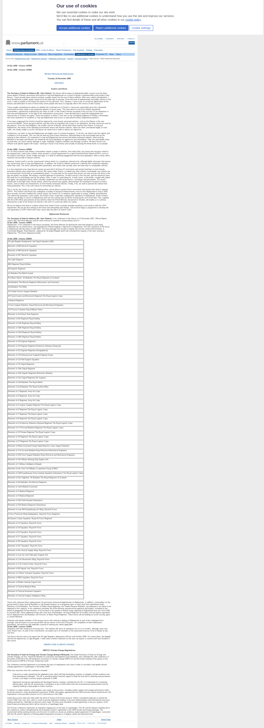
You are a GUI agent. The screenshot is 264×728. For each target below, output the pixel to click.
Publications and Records (57, 58)
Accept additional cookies (74, 27)
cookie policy (133, 19)
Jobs (51, 723)
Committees (69, 54)
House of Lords (30, 54)
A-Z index (9, 723)
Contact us (131, 39)
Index (59, 720)
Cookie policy (91, 723)
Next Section (13, 720)
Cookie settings (141, 27)
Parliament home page (22, 58)
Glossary (17, 723)
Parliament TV (101, 54)
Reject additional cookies (111, 27)
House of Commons (14, 54)
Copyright (72, 723)
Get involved (78, 50)
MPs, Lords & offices (45, 50)
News (111, 54)
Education (98, 50)
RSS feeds (120, 39)
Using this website (61, 723)
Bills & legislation (55, 54)
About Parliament (63, 50)
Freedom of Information (39, 723)
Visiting (89, 50)
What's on (42, 54)
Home (9, 50)
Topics (118, 54)
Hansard (70, 58)
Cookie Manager (102, 723)
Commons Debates (81, 58)
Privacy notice (81, 723)
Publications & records (85, 54)
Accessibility (98, 39)
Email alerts (110, 39)
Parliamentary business (24, 50)
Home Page (106, 720)
